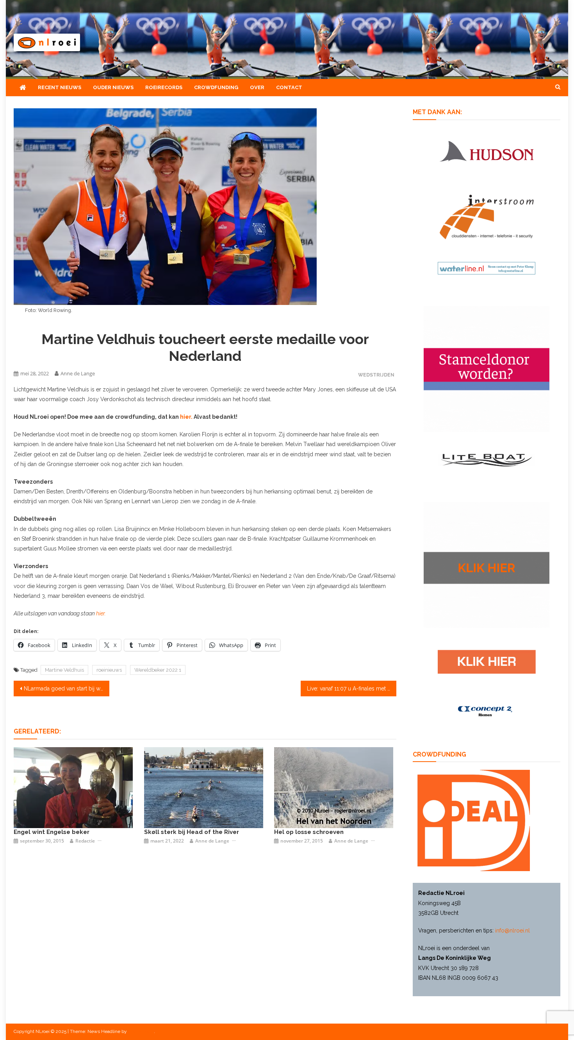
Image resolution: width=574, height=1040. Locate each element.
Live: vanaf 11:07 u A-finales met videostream (351, 688)
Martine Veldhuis (64, 670)
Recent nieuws (59, 87)
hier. (186, 417)
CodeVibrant (141, 1031)
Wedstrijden (376, 375)
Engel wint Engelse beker (51, 832)
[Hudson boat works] (486, 150)
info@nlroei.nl (512, 930)
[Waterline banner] (486, 267)
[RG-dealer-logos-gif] (487, 661)
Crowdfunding (216, 87)
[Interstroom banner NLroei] (487, 216)
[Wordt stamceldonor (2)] (486, 369)
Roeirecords (163, 87)
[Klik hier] (486, 564)
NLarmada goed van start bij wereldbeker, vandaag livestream (66, 688)
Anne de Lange (78, 373)
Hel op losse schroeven (309, 832)
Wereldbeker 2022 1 (157, 670)
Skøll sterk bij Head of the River (191, 832)
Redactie (85, 840)
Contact (289, 87)
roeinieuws (109, 670)
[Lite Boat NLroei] (486, 460)
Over (257, 87)
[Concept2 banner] (486, 711)
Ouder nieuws (113, 87)
